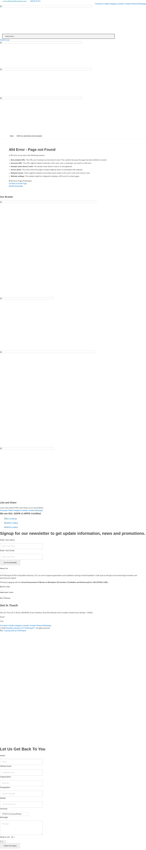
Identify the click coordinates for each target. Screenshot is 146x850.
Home (12, 136)
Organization (5, 777)
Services (3, 809)
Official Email (5, 766)
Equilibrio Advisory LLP (15, 628)
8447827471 (9, 621)
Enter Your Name (7, 540)
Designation (5, 787)
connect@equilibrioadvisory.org (18, 617)
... (108, 582)
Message (4, 817)
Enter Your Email (7, 550)
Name (2, 756)
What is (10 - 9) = (7, 837)
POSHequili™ (29, 628)
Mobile (3, 798)
